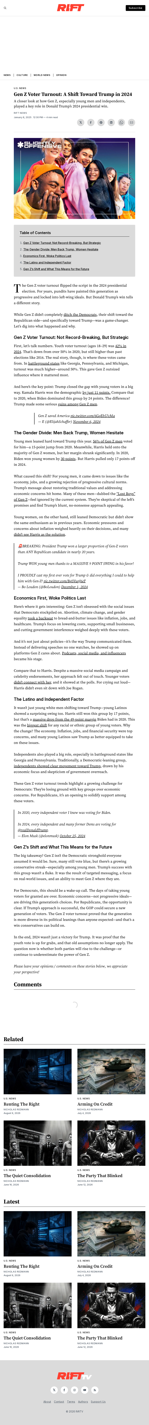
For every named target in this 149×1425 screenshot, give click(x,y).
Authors (83, 1401)
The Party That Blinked (99, 1176)
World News (42, 75)
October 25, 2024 (72, 835)
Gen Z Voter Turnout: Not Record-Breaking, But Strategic (62, 243)
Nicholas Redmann (16, 1109)
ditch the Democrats (80, 314)
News (7, 75)
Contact (59, 1401)
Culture (22, 75)
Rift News (20, 113)
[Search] (5, 8)
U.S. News (20, 88)
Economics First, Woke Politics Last (47, 256)
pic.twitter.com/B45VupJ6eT (65, 581)
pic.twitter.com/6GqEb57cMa (93, 415)
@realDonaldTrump (33, 830)
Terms (71, 1401)
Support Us (98, 1401)
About (47, 1401)
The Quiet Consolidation (27, 1176)
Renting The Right (21, 1104)
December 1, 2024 (74, 586)
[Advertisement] (74, 43)
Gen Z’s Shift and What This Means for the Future (56, 269)
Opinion (61, 75)
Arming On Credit (94, 1104)
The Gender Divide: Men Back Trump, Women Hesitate (60, 249)
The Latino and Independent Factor (47, 262)
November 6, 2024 (86, 421)
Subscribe (135, 7)
